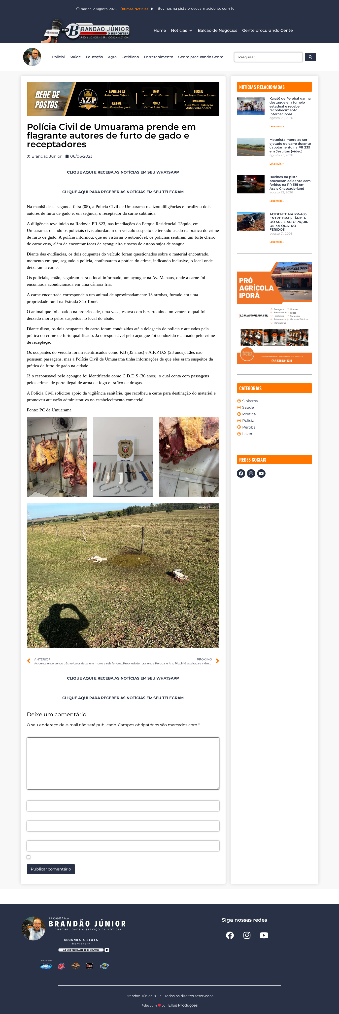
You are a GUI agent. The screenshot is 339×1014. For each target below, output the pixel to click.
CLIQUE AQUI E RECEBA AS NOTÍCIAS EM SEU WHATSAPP (123, 172)
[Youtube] (261, 473)
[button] (182, 30)
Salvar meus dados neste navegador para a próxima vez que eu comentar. (106, 858)
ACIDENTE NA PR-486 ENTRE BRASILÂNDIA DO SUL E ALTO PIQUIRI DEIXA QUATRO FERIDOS (289, 221)
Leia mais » (277, 126)
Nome (34, 798)
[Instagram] (251, 473)
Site (31, 838)
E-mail (35, 818)
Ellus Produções (183, 1005)
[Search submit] (310, 57)
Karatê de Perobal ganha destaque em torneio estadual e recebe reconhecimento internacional (290, 106)
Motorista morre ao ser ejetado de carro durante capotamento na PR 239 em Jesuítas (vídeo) (290, 145)
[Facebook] (241, 473)
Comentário (40, 735)
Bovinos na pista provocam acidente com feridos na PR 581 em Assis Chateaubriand (290, 182)
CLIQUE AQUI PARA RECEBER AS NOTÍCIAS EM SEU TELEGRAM (123, 191)
